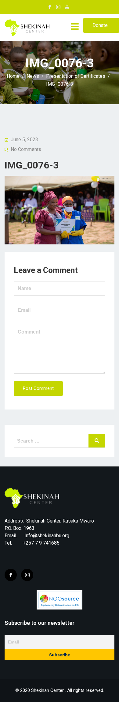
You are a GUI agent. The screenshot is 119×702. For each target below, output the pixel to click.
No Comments (26, 149)
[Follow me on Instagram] (58, 7)
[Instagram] (27, 575)
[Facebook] (11, 575)
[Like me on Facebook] (50, 7)
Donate (100, 25)
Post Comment (38, 388)
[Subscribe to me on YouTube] (67, 7)
